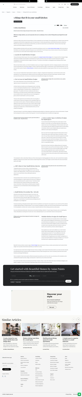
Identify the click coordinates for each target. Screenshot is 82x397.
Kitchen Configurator (24, 365)
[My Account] (62, 4)
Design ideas (61, 7)
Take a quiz (51, 307)
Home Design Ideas (53, 358)
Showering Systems (38, 373)
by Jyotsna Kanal (66, 349)
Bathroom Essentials (39, 381)
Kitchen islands (30, 68)
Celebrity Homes (68, 369)
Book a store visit (75, 4)
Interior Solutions (68, 362)
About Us (51, 375)
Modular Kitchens (24, 358)
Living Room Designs (54, 360)
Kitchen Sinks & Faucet (39, 379)
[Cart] (68, 4)
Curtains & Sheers (38, 358)
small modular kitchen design (53, 48)
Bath (36, 369)
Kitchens (15, 7)
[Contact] (59, 4)
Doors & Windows (31, 7)
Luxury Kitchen (23, 367)
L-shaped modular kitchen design (45, 57)
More (68, 7)
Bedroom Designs (53, 364)
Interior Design (34, 245)
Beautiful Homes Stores (69, 367)
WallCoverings (37, 364)
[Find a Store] (65, 4)
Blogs (66, 358)
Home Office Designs (54, 370)
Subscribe (6, 369)
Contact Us (52, 377)
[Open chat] (79, 394)
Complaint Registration (39, 383)
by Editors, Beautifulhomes (8, 349)
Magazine (66, 360)
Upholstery (37, 360)
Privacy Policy (68, 394)
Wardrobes (22, 7)
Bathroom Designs (53, 366)
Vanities (36, 377)
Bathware (48, 7)
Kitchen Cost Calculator (25, 360)
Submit (68, 281)
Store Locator (52, 379)
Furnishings (40, 7)
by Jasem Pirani (46, 349)
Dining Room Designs (54, 368)
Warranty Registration (39, 385)
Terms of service (76, 394)
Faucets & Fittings (38, 371)
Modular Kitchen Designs (54, 362)
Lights (54, 7)
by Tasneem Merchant (27, 347)
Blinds (36, 362)
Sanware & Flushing (38, 375)
